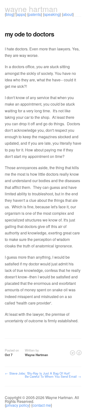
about (68, 14)
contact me (41, 405)
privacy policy (17, 405)
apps (21, 14)
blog (9, 14)
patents (34, 14)
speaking (52, 14)
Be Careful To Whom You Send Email (53, 376)
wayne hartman (31, 8)
